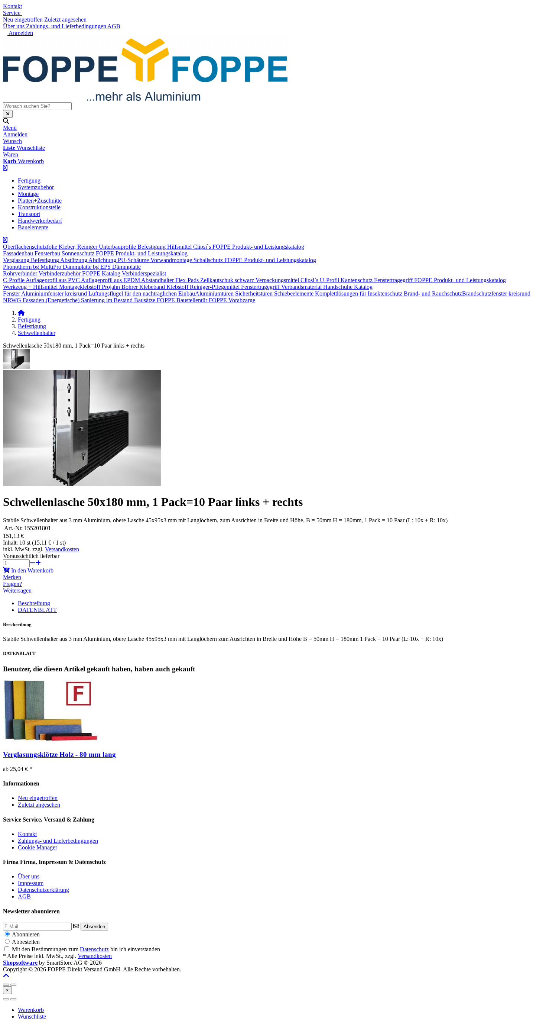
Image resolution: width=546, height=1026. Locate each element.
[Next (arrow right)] (13, 999)
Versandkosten (62, 549)
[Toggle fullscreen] (13, 985)
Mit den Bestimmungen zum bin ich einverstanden (86, 949)
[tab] (31, 1010)
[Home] (21, 313)
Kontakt (12, 6)
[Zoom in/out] (6, 985)
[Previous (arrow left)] (6, 999)
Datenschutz (94, 949)
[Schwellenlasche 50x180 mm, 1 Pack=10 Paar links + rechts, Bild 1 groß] (16, 367)
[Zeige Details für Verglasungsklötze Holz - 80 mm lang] (50, 740)
